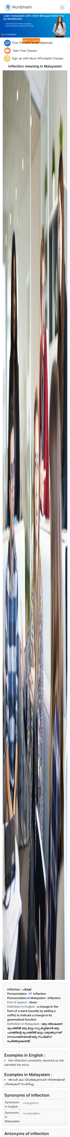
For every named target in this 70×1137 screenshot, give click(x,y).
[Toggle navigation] (62, 7)
